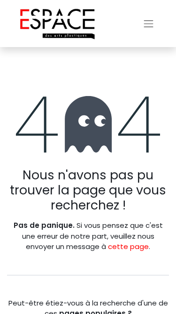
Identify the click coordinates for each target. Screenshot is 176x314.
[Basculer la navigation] (149, 23)
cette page (128, 246)
